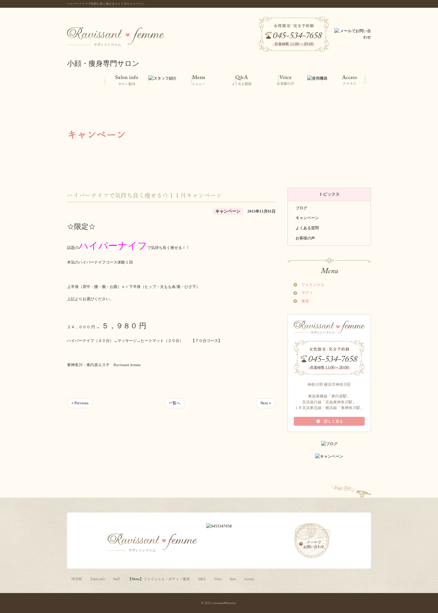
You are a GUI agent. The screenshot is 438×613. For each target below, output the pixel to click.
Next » (265, 403)
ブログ (301, 208)
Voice (218, 579)
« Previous (80, 403)
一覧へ (174, 403)
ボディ (307, 292)
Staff (116, 579)
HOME (77, 579)
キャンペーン (307, 218)
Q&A (202, 579)
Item (233, 579)
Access (249, 579)
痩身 (305, 301)
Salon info (97, 579)
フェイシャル (312, 284)
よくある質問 (307, 228)
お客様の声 (305, 238)
